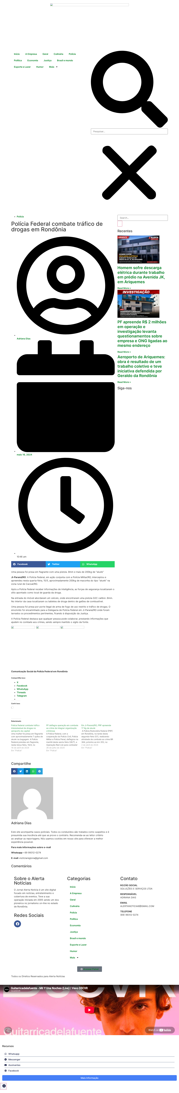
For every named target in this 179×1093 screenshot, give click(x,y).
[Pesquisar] (119, 224)
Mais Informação (89, 1078)
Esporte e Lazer (22, 66)
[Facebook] (17, 923)
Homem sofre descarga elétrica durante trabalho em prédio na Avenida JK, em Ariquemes (141, 274)
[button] (129, 89)
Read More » (124, 288)
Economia (32, 60)
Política (18, 60)
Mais (51, 66)
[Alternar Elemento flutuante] (3, 1086)
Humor (39, 66)
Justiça (47, 60)
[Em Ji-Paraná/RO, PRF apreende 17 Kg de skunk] (98, 736)
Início (17, 54)
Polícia (72, 54)
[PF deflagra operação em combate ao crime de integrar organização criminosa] (63, 738)
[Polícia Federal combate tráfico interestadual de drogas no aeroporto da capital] (28, 738)
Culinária (58, 54)
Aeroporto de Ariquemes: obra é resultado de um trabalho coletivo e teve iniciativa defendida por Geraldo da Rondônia (141, 366)
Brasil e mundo (65, 60)
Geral (45, 54)
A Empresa (31, 54)
